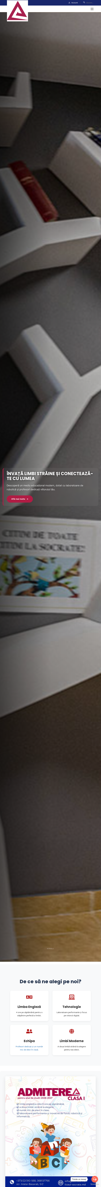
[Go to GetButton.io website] (94, 1184)
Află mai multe (19, 499)
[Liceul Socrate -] (17, 10)
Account (74, 2)
